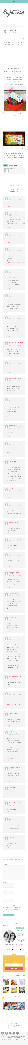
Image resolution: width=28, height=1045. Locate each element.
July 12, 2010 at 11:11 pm (14, 505)
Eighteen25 (14, 12)
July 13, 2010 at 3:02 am (15, 523)
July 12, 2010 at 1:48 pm (15, 250)
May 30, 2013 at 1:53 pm (15, 821)
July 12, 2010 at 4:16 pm (15, 401)
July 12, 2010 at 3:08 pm (15, 318)
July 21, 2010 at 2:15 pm (14, 677)
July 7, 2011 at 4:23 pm (14, 768)
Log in (25, 1041)
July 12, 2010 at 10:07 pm (15, 490)
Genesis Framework (9, 1041)
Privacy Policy (14, 1023)
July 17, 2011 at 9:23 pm (14, 789)
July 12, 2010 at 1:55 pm (14, 272)
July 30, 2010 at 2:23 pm (15, 734)
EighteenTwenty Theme (19, 1039)
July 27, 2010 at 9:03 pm (15, 694)
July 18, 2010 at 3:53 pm (15, 639)
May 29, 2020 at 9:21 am (15, 839)
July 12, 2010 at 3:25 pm (15, 363)
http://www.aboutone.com (14, 754)
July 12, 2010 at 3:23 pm (15, 345)
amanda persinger (14, 539)
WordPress (19, 1041)
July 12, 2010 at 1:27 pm (15, 215)
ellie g (10, 316)
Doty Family (12, 294)
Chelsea (11, 461)
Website (5, 898)
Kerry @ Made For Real (15, 802)
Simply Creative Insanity (15, 212)
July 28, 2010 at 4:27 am (15, 714)
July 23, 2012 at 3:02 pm (15, 805)
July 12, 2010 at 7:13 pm (15, 444)
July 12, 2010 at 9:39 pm (15, 463)
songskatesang (13, 488)
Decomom (11, 233)
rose (10, 837)
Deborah (11, 617)
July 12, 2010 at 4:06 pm (15, 380)
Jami (10, 248)
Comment (6, 864)
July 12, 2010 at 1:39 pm (15, 235)
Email (5, 890)
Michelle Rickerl (13, 767)
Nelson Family (12, 554)
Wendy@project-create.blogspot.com (14, 426)
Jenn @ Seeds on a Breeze (16, 399)
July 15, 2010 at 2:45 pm (15, 575)
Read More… (19, 944)
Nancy (10, 787)
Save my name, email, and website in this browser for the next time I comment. (13, 909)
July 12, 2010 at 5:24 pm (15, 428)
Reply (8, 206)
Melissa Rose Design (14, 1037)
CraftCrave (12, 270)
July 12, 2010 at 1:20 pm (15, 199)
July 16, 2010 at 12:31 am (15, 595)
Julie (10, 692)
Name (5, 882)
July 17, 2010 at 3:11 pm (14, 619)
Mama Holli (12, 713)
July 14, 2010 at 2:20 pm (15, 555)
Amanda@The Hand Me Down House (14, 573)
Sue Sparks (12, 522)
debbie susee (12, 637)
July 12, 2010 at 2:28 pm (15, 296)
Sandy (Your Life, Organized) (13, 732)
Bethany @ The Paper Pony (16, 342)
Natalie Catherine (13, 378)
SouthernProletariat (14, 676)
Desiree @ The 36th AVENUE (16, 818)
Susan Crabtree (13, 361)
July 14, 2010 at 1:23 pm (15, 540)
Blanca (11, 442)
